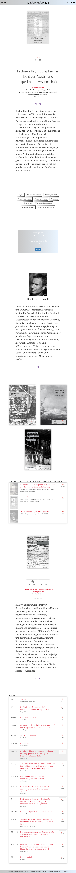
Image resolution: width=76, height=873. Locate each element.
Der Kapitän (24, 497)
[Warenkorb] (74, 2)
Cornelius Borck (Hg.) (30, 589)
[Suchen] (5, 2)
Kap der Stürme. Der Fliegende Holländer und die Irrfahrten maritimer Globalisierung (37, 485)
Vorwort (23, 699)
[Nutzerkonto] (68, 2)
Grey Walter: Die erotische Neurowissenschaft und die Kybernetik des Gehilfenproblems (37, 726)
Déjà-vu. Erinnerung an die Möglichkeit (34, 511)
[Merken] (36, 104)
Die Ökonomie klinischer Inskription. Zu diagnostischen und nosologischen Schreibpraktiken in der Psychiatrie (35, 801)
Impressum (65, 871)
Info (28, 871)
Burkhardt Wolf (38, 87)
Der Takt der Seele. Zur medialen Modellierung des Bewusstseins (32, 777)
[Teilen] (39, 104)
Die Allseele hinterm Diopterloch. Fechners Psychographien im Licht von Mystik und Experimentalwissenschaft (36, 753)
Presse (33, 871)
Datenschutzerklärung (54, 871)
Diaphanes (38, 2)
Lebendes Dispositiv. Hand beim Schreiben (36, 811)
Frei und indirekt (26, 857)
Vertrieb (38, 871)
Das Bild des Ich (26, 743)
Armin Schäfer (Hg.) (46, 589)
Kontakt (44, 871)
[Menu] (2, 2)
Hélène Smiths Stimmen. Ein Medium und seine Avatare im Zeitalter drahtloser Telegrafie (36, 789)
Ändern (38, 249)
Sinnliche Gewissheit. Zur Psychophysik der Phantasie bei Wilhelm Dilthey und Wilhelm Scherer (36, 822)
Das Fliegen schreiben (28, 717)
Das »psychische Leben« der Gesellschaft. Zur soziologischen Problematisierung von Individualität (37, 834)
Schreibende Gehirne (28, 735)
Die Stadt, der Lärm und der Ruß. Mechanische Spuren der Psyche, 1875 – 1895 (37, 708)
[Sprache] (71, 2)
